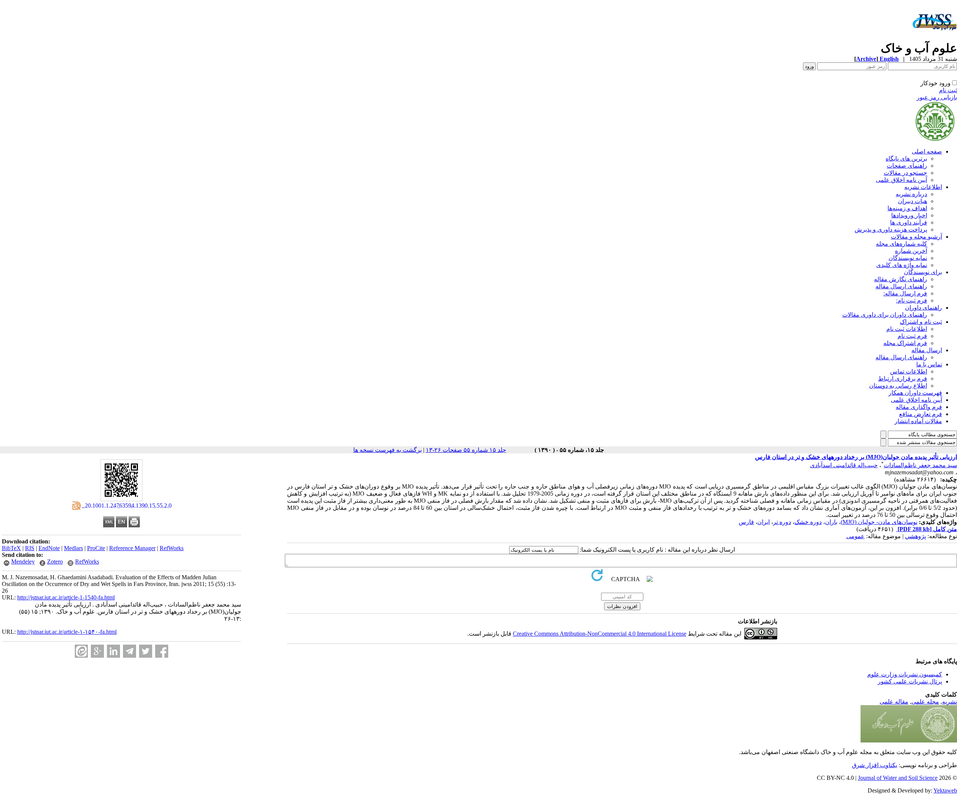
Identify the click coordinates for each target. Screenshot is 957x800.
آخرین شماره (911, 251)
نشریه (949, 701)
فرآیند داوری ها (908, 222)
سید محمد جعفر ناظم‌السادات (920, 465)
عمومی (855, 536)
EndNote (49, 548)
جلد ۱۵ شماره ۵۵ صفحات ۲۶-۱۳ (466, 450)
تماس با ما (929, 364)
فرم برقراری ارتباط (902, 378)
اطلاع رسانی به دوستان (898, 385)
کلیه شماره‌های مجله (901, 244)
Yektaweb (945, 790)
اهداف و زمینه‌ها (907, 208)
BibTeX (11, 548)
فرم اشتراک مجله (905, 343)
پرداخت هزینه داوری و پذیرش (891, 229)
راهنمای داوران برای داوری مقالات (884, 314)
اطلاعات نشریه (923, 187)
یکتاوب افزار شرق (874, 765)
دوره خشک (808, 522)
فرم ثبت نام (912, 336)
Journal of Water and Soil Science (898, 778)
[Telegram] (129, 651)
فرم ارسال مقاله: (905, 293)
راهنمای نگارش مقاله (900, 279)
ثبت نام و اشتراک (921, 322)
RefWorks (172, 548)
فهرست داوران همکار (915, 393)
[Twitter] (145, 651)
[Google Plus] (97, 651)
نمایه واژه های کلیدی (901, 265)
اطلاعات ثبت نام (906, 329)
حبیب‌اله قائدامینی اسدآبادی (844, 465)
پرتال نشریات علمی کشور (910, 681)
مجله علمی (925, 701)
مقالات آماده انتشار (918, 421)
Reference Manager (132, 548)
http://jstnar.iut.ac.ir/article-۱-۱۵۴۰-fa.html (67, 632)
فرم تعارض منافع (920, 414)
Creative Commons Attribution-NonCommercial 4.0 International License (599, 633)
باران (831, 522)
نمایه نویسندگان (908, 258)
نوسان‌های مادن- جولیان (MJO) (879, 522)
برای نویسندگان (923, 272)
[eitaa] (81, 651)
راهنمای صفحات (907, 165)
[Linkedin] (113, 651)
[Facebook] (161, 651)
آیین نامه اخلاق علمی (901, 180)
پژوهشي (915, 536)
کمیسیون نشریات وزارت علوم (904, 674)
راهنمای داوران (923, 307)
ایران (763, 522)
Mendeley (23, 561)
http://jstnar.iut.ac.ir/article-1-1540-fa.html (66, 597)
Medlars (73, 548)
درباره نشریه (911, 194)
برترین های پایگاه (906, 158)
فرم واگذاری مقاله (919, 407)
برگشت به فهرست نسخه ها (387, 450)
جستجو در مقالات (905, 173)
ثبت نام (948, 90)
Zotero (55, 561)
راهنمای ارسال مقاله (901, 286)
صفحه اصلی (927, 151)
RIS (29, 548)
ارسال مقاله (926, 350)
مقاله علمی (894, 701)
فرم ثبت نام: (911, 300)
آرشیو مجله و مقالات (916, 236)
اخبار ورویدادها (909, 215)
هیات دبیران (912, 201)
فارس (746, 522)
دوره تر (782, 522)
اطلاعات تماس (908, 371)
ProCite (96, 548)
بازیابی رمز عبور (937, 97)
